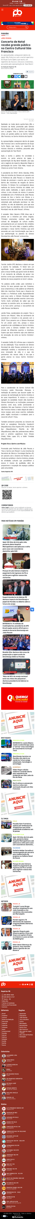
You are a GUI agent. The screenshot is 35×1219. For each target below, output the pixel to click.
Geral (3, 1029)
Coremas (4, 1016)
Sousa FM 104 (10, 1206)
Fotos (11, 3)
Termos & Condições (8, 1003)
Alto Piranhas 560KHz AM (15, 1108)
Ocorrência (17, 767)
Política (4, 1037)
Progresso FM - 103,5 (13, 1192)
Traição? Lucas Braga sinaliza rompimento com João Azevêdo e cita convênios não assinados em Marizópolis (23, 910)
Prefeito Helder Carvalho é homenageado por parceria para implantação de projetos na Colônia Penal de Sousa (23, 854)
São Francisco (24, 1029)
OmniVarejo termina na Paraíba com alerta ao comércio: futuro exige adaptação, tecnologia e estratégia (22, 760)
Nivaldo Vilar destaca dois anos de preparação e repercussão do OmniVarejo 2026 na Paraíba (16, 654)
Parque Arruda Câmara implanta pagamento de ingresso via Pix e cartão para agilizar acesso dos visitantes (15, 574)
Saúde (4, 1041)
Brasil (4, 1014)
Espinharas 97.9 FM (12, 1145)
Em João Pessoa (18, 861)
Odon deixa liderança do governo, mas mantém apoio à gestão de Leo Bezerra (22, 948)
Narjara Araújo (12, 1093)
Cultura (4, 1018)
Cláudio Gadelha (12, 1065)
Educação (5, 1022)
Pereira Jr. (16, 904)
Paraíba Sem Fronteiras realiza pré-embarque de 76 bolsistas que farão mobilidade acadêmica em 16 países (23, 827)
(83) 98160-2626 (9, 995)
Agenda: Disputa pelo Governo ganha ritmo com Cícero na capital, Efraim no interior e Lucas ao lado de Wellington (23, 935)
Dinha (8, 1069)
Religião (4, 1039)
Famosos (4, 1027)
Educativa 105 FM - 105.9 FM (15, 1141)
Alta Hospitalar (18, 835)
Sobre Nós (5, 1001)
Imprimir (31, 72)
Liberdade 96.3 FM (12, 1155)
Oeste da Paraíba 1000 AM (15, 1178)
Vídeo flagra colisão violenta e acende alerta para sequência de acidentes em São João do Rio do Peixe (23, 773)
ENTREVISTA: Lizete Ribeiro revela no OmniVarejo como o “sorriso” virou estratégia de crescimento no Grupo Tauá (23, 747)
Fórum (15, 821)
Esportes (4, 1025)
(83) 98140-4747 (9, 997)
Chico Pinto (10, 1060)
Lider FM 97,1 (10, 1159)
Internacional (6, 1031)
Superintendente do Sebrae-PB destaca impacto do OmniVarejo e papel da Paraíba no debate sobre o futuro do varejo (16, 600)
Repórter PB (10, 1197)
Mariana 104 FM (11, 1169)
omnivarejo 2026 (18, 740)
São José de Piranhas (26, 1035)
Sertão (4, 1043)
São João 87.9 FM (12, 1202)
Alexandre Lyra (11, 1055)
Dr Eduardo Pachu (12, 1074)
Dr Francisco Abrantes (14, 1079)
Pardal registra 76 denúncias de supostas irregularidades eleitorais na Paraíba (23, 923)
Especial (4, 1023)
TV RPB (16, 3)
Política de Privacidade (9, 1005)
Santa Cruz (23, 1027)
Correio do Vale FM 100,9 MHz (16, 1131)
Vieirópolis (23, 1037)
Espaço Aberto (11, 1088)
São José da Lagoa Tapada (25, 1032)
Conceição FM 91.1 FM (13, 1127)
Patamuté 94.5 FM (12, 1183)
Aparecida (23, 1014)
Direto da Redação (8, 1020)
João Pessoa (23, 1018)
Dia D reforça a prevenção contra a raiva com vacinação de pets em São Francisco (23, 786)
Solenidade (16, 848)
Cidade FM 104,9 (11, 1122)
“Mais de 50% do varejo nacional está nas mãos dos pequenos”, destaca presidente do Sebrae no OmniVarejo (15, 679)
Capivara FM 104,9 (12, 1117)
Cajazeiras (23, 1016)
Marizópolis (23, 1023)
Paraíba (5, 33)
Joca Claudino (24, 1020)
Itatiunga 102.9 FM (12, 1150)
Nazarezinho (23, 1025)
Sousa (4, 1045)
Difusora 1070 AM (12, 1136)
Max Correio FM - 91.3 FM (14, 1174)
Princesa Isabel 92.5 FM (14, 1188)
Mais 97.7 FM (10, 1164)
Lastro (22, 1022)
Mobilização (17, 781)
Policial (4, 1035)
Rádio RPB (22, 3)
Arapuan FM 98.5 (11, 1113)
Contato (4, 1007)
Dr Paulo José (11, 1083)
